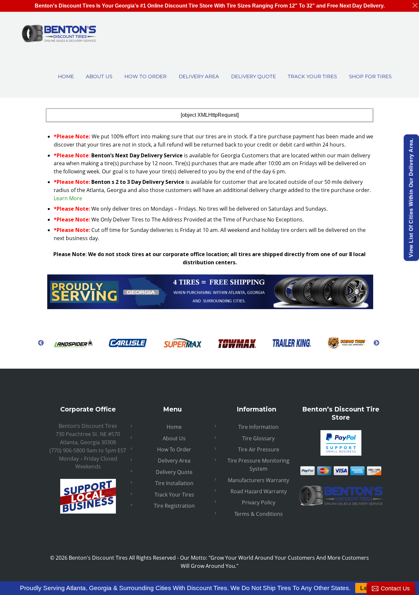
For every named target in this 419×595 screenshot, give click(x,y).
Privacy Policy (258, 502)
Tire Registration (174, 505)
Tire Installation (174, 483)
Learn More (68, 198)
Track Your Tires (174, 494)
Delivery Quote (174, 472)
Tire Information (258, 426)
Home (174, 426)
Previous (41, 343)
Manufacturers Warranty (258, 480)
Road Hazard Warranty (258, 491)
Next (376, 343)
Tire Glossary (258, 438)
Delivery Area (174, 460)
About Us (174, 438)
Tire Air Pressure (258, 449)
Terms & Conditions (258, 513)
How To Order (174, 449)
